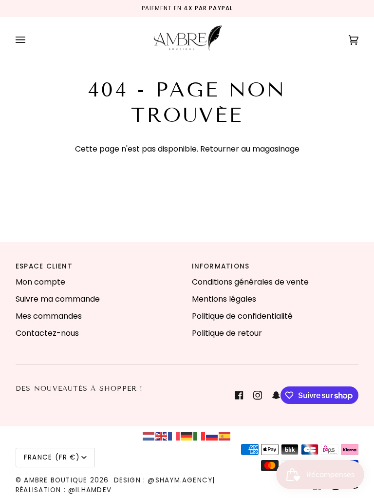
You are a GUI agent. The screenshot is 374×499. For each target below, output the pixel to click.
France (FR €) (51, 457)
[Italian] (199, 435)
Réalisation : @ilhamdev (64, 490)
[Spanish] (225, 435)
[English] (161, 435)
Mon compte (40, 282)
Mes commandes (49, 316)
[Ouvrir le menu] (30, 40)
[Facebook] (239, 395)
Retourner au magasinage (249, 148)
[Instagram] (257, 395)
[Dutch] (149, 435)
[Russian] (212, 435)
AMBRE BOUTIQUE (55, 480)
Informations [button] (221, 266)
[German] (187, 435)
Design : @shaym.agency (163, 480)
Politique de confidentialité (242, 316)
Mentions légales (224, 299)
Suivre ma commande (58, 299)
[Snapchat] (276, 395)
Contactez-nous (47, 333)
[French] (174, 435)
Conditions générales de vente (250, 282)
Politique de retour (227, 333)
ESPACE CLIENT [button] (44, 266)
